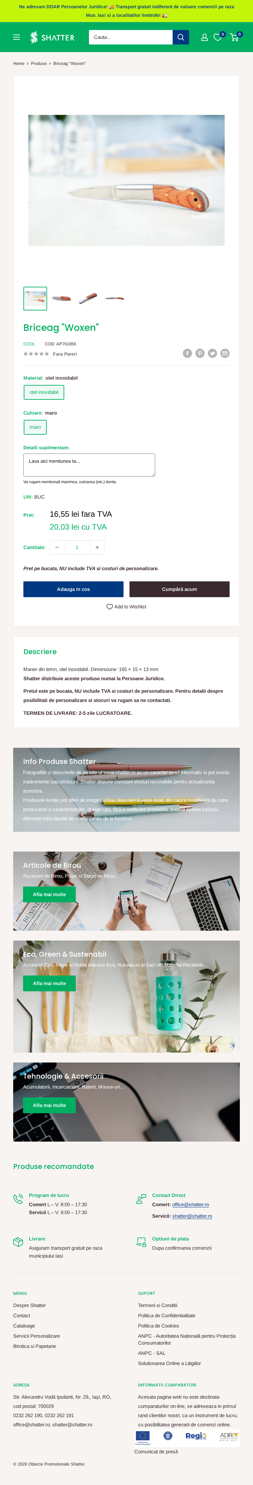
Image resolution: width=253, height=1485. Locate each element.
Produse (39, 63)
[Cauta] (181, 37)
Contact (21, 1315)
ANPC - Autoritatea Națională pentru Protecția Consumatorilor (187, 1339)
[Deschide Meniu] (16, 37)
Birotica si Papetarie (34, 1346)
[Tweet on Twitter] (212, 353)
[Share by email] (225, 353)
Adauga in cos (73, 589)
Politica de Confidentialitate (166, 1315)
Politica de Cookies (158, 1325)
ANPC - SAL (151, 1353)
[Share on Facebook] (187, 353)
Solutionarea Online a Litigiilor (169, 1363)
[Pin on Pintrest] (200, 353)
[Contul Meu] (204, 37)
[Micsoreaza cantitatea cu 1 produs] (57, 547)
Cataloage (24, 1325)
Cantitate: (34, 547)
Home (18, 63)
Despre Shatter (29, 1305)
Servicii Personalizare (36, 1336)
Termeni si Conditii (157, 1305)
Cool (29, 343)
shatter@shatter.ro (192, 1216)
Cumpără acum (179, 589)
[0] (234, 37)
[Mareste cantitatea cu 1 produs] (97, 547)
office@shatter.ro (190, 1204)
